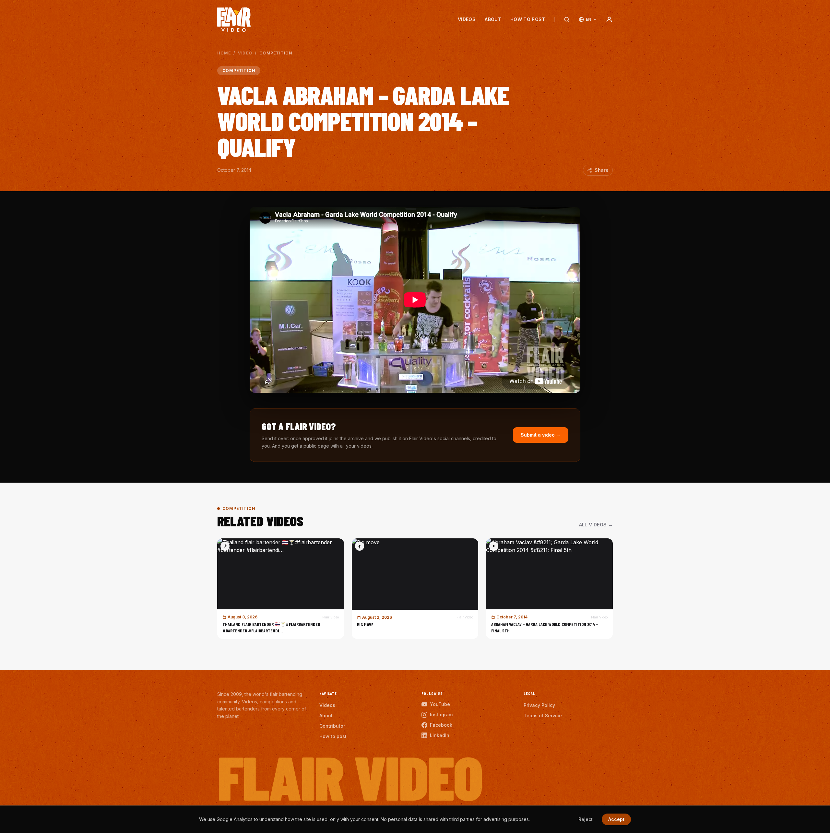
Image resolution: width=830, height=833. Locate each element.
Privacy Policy (539, 705)
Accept (616, 819)
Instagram (441, 714)
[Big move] (415, 588)
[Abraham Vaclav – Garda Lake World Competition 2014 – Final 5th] (549, 588)
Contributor (332, 726)
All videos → (596, 524)
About (493, 19)
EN (588, 19)
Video (245, 53)
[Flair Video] (234, 19)
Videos (467, 19)
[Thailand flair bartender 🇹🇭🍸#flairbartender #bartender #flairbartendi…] (280, 588)
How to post (527, 19)
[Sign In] (609, 19)
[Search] (567, 19)
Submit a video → (541, 435)
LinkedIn (439, 735)
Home (224, 53)
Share (602, 170)
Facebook (441, 725)
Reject (585, 819)
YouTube (440, 704)
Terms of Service (543, 715)
